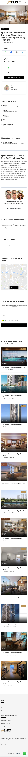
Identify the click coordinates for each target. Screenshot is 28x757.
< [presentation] (2, 16)
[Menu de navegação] (2, 2)
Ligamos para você (15, 72)
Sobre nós (3, 710)
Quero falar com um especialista (14, 208)
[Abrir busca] (25, 2)
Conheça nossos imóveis (6, 705)
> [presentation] (25, 16)
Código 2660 (5, 28)
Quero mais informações (14, 77)
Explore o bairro (14, 287)
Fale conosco (4, 707)
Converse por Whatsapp (15, 68)
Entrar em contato (14, 325)
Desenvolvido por (10, 753)
